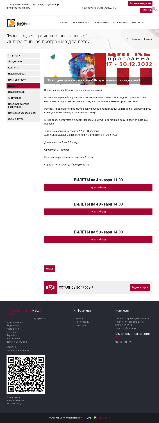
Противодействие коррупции (18, 105)
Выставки (101, 22)
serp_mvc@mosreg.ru (49, 4)
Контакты (137, 22)
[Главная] (127, 39)
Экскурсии (119, 22)
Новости (13, 85)
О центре (62, 22)
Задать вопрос (140, 287)
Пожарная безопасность (22, 112)
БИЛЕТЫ (146, 10)
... (151, 22)
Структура (14, 55)
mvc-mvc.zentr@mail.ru (18, 8)
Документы (15, 61)
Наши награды (16, 91)
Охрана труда (15, 119)
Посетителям (81, 22)
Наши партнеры (17, 73)
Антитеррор (14, 97)
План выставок (17, 79)
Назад (49, 268)
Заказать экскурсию (140, 3)
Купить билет (98, 187)
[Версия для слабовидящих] (153, 9)
